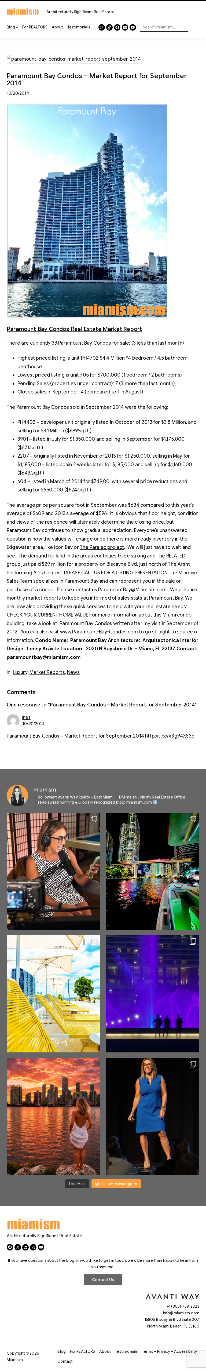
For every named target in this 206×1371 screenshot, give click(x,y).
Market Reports (47, 672)
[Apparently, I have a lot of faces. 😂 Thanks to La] (53, 871)
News (73, 672)
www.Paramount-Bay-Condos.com (99, 632)
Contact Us (103, 1279)
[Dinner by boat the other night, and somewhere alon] (152, 871)
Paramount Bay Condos (86, 623)
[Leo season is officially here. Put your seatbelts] (53, 1116)
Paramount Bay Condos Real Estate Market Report (74, 329)
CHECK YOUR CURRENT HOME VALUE (47, 615)
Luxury (20, 672)
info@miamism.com (181, 1313)
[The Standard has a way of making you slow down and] (53, 993)
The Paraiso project (102, 547)
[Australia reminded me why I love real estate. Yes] (152, 1116)
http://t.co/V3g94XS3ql (170, 736)
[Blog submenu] (17, 27)
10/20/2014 (33, 724)
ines (26, 717)
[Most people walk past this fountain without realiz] (152, 993)
